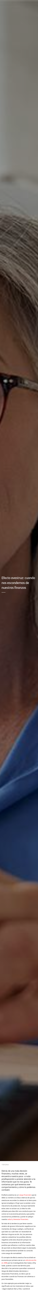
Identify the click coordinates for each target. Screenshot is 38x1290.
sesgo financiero (25, 1195)
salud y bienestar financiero (18, 1219)
